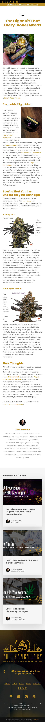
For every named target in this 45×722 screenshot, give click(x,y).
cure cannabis (12, 145)
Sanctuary (26, 201)
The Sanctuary (22, 429)
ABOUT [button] (7, 683)
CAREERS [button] (36, 683)
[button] (42, 2)
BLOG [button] (28, 683)
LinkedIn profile (22, 457)
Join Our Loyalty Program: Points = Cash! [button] (22, 4)
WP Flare (36, 720)
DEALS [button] (21, 683)
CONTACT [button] (22, 688)
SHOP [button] (14, 683)
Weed (23, 15)
